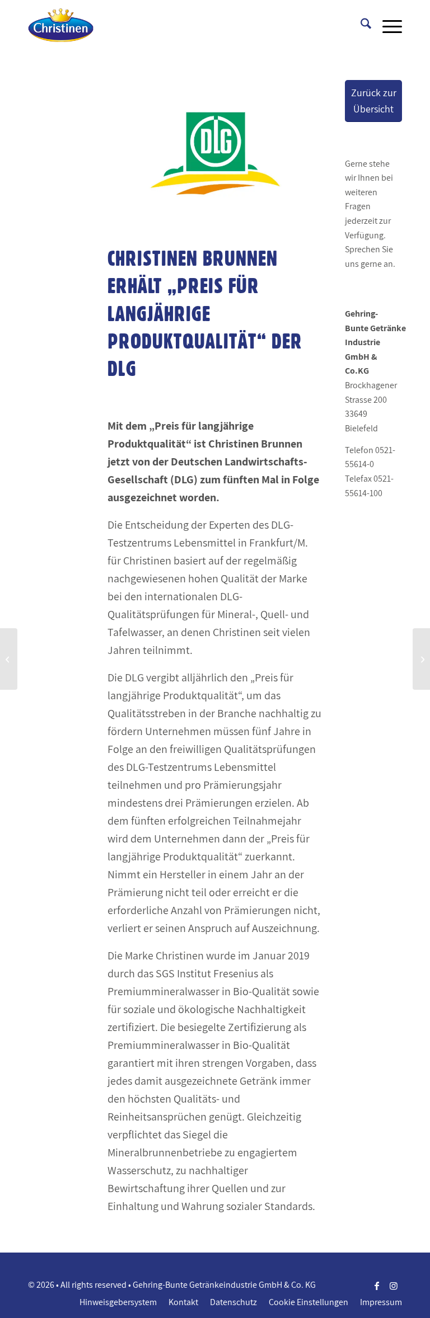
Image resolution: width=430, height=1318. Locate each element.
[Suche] (360, 25)
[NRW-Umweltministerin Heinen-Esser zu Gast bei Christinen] (8, 659)
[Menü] (386, 25)
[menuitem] (360, 25)
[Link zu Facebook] (376, 1285)
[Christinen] (61, 25)
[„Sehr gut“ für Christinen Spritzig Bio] (421, 659)
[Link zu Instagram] (393, 1285)
